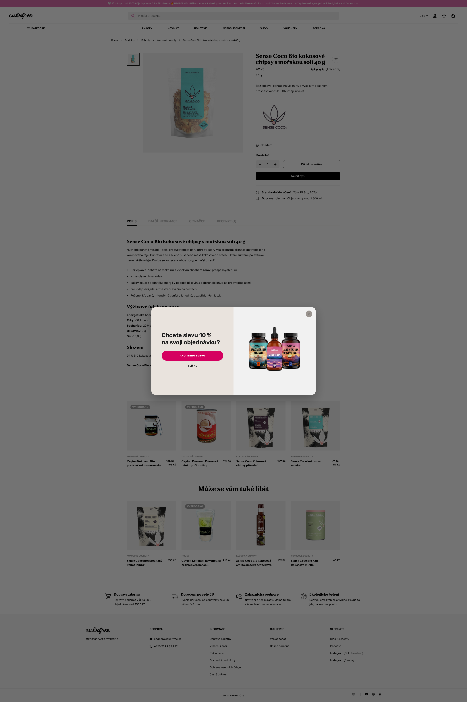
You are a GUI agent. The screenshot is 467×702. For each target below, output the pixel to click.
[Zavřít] (309, 314)
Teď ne (192, 365)
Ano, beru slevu (192, 355)
